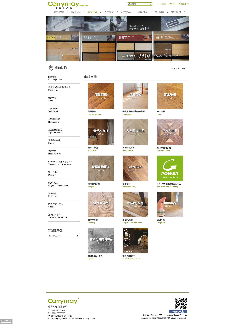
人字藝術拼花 (54, 120)
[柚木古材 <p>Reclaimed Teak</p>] (135, 168)
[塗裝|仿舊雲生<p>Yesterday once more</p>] (135, 240)
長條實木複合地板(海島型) (59, 88)
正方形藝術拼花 (55, 131)
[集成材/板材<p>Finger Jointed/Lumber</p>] (135, 204)
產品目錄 (181, 68)
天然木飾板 (53, 109)
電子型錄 (176, 12)
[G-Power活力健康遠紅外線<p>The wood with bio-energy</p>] (170, 168)
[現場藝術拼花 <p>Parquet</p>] (101, 168)
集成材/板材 (58, 184)
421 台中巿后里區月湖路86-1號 (60, 316)
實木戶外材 (53, 173)
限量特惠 (55, 78)
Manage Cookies (6, 320)
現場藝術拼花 (54, 141)
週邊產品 (52, 194)
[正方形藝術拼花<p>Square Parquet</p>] (170, 132)
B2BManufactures (166, 315)
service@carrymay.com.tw (85, 318)
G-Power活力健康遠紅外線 (60, 163)
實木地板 (52, 99)
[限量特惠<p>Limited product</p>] (101, 96)
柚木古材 (55, 152)
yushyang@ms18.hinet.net (64, 318)
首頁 (173, 68)
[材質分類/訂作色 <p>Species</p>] (101, 240)
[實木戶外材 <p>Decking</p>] (101, 204)
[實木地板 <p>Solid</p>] (170, 96)
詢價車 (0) (184, 4)
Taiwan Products (180, 315)
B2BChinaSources (150, 315)
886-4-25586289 (58, 310)
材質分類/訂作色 (55, 205)
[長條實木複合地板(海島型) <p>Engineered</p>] (135, 96)
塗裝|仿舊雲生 (57, 216)
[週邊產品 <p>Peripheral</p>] (170, 204)
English (172, 4)
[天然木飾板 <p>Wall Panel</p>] (101, 132)
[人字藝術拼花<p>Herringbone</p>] (135, 132)
